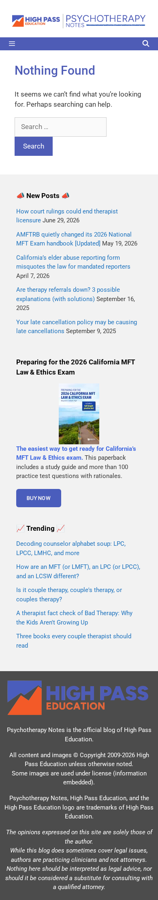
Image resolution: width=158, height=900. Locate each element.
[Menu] (79, 43)
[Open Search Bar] (145, 43)
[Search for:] (61, 127)
